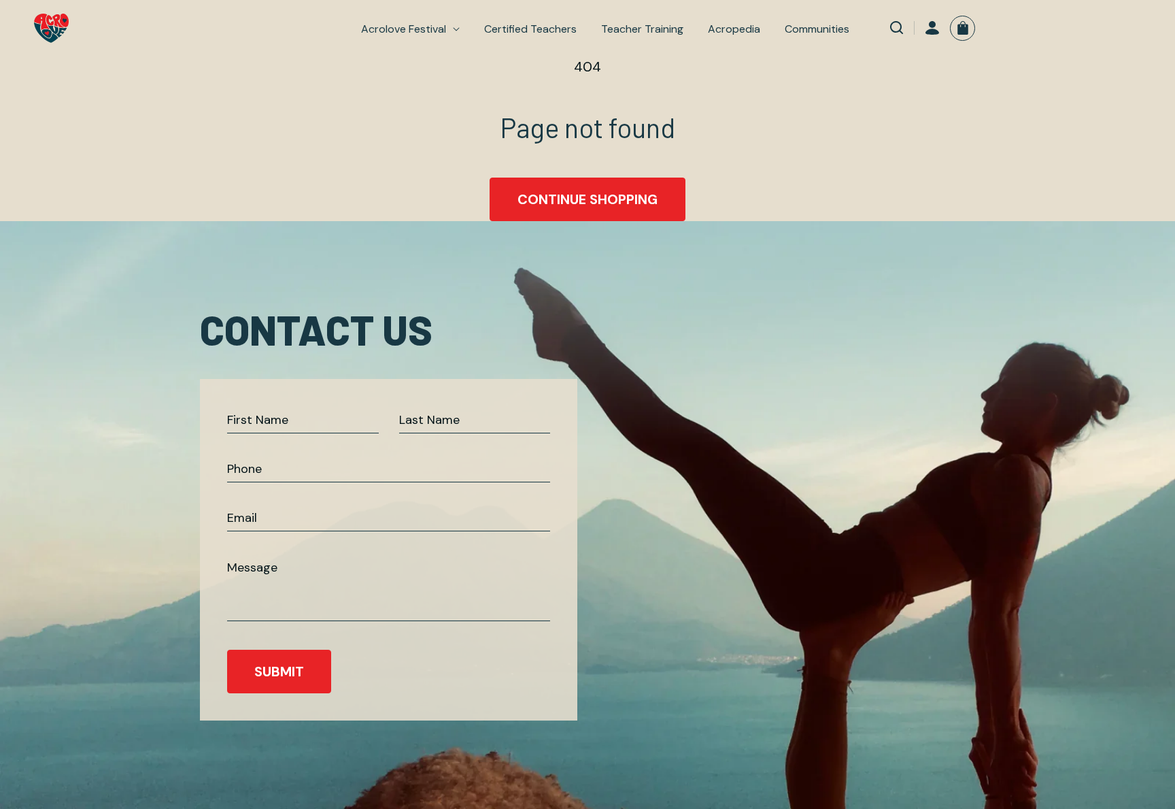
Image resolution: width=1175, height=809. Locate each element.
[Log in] (932, 28)
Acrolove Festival (403, 29)
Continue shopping (587, 199)
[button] (410, 29)
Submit (279, 671)
